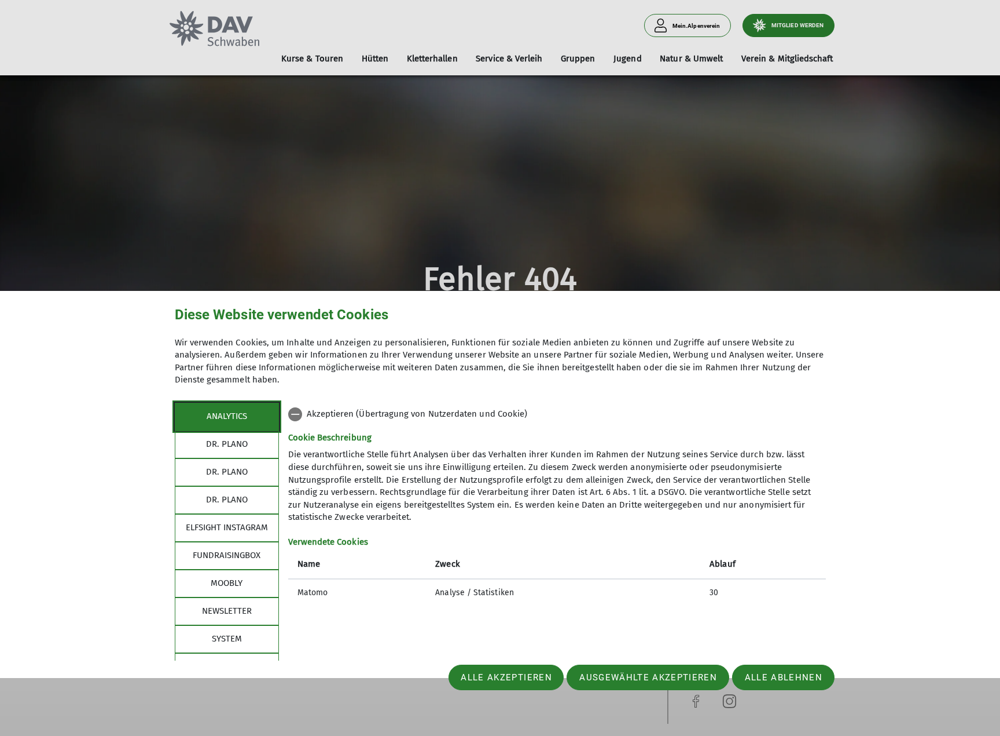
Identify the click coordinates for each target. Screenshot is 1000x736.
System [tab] (227, 638)
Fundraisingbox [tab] (226, 555)
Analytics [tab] (227, 416)
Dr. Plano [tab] (227, 444)
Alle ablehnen (783, 677)
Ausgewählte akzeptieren (648, 677)
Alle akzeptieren (506, 677)
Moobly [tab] (226, 583)
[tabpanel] (557, 505)
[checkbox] (557, 414)
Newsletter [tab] (227, 611)
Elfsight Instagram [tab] (227, 527)
